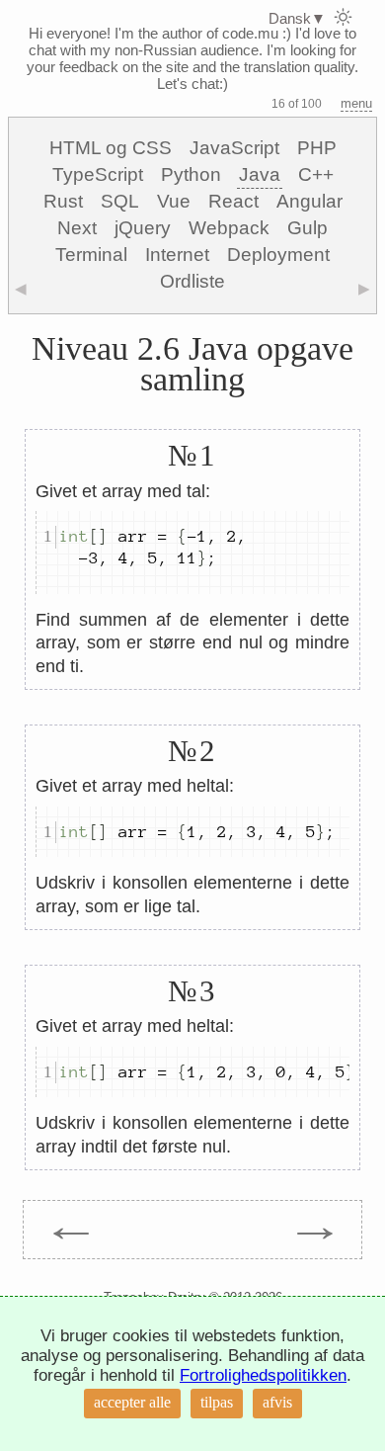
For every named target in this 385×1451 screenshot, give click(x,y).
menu (356, 103)
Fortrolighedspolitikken (263, 1375)
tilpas (216, 1402)
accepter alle (132, 1402)
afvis (277, 1402)
